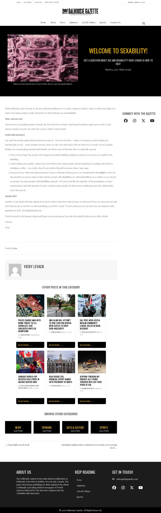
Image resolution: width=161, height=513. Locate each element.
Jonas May (25, 335)
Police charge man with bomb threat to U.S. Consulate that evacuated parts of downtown (29, 326)
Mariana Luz (88, 388)
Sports (103, 22)
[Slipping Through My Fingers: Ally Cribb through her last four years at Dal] (92, 361)
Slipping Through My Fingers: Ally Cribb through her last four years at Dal (91, 380)
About (18, 2)
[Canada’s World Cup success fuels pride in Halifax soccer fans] (30, 361)
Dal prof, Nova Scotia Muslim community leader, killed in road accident (90, 324)
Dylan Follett (89, 332)
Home (43, 22)
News (62, 22)
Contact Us (38, 2)
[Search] (143, 23)
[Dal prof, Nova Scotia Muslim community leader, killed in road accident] (92, 305)
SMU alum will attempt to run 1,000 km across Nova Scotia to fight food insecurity (60, 324)
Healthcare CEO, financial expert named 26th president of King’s (60, 379)
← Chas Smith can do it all (17, 444)
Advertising (27, 2)
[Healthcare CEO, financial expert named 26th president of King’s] (61, 361)
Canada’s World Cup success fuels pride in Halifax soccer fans (28, 379)
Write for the (52, 2)
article (102, 172)
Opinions (73, 22)
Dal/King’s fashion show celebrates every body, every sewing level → (89, 446)
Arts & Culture (88, 22)
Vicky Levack (125, 69)
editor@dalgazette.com (127, 479)
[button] (126, 120)
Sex (15, 248)
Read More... (24, 345)
